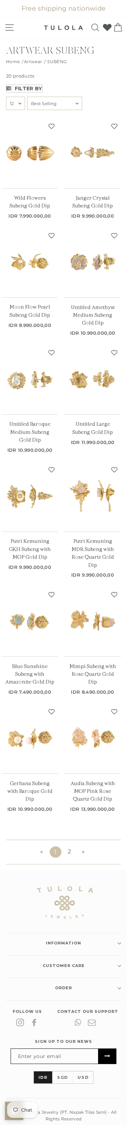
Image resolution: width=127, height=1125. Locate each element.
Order (63, 987)
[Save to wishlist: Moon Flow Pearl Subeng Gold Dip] (51, 235)
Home (13, 61)
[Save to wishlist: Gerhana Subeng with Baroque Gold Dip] (51, 711)
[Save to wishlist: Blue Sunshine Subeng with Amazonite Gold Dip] (51, 594)
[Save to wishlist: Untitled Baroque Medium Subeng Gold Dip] (51, 352)
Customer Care (64, 965)
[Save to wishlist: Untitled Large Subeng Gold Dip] (114, 352)
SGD (62, 1077)
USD (83, 1077)
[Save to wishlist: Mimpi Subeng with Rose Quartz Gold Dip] (114, 594)
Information (63, 943)
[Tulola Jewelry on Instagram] (20, 1022)
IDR (43, 1077)
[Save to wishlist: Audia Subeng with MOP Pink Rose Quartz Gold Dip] (114, 711)
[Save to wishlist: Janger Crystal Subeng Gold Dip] (114, 126)
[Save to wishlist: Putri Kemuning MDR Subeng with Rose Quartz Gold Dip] (114, 469)
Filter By (27, 88)
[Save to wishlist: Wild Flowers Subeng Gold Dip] (51, 126)
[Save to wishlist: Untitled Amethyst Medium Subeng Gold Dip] (114, 235)
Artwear (33, 61)
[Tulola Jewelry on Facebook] (34, 1022)
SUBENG (57, 61)
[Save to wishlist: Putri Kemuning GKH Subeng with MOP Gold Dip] (51, 469)
